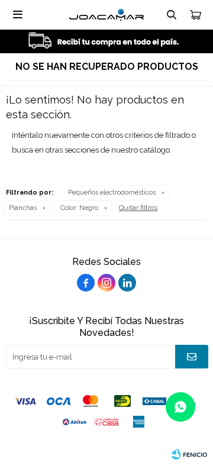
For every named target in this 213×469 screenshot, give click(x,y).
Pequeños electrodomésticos (112, 192)
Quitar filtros (138, 207)
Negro (79, 208)
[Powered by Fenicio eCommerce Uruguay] (189, 454)
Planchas (23, 208)
